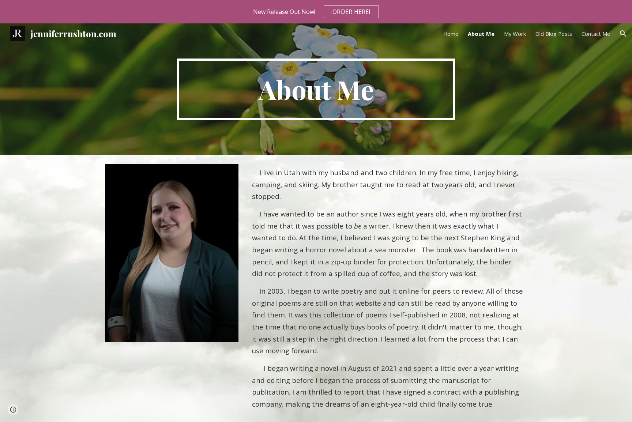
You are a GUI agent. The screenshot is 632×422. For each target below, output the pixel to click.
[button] (623, 33)
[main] (316, 89)
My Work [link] (515, 33)
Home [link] (450, 33)
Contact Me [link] (596, 33)
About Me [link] (481, 33)
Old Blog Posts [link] (553, 33)
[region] (316, 11)
